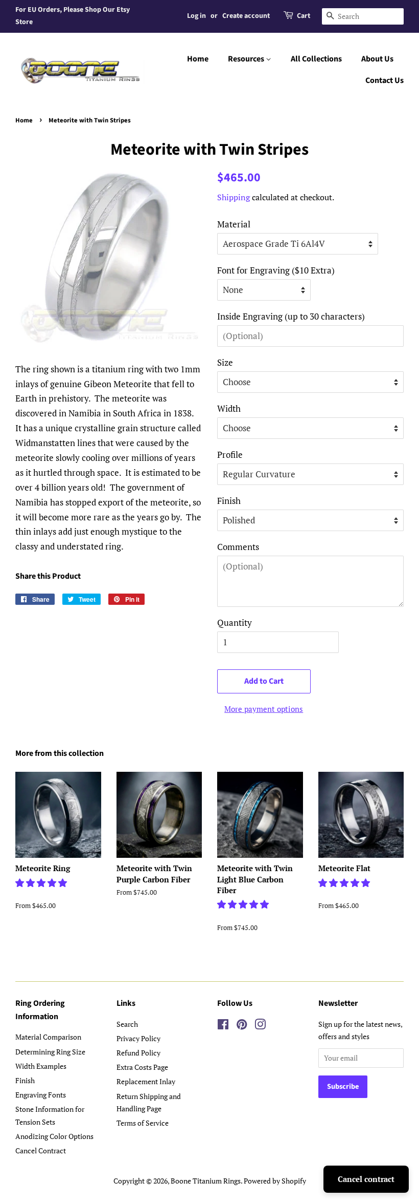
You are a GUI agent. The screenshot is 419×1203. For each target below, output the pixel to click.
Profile (230, 454)
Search (127, 1024)
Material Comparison (48, 1037)
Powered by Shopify (275, 1181)
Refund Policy (138, 1053)
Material (233, 224)
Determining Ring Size (50, 1052)
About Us (377, 59)
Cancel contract (366, 1179)
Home (197, 59)
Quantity (234, 622)
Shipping (233, 197)
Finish (229, 500)
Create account (246, 16)
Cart (303, 16)
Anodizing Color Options (54, 1136)
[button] (42, 883)
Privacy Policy (138, 1038)
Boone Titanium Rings (206, 1181)
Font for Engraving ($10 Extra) (276, 270)
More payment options (263, 709)
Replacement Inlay (146, 1081)
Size (225, 362)
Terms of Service (143, 1123)
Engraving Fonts (40, 1095)
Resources (247, 59)
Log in (196, 16)
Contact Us (384, 80)
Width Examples (40, 1066)
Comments (238, 547)
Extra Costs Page (142, 1067)
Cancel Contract (40, 1150)
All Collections (316, 59)
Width (229, 408)
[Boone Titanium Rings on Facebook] (223, 1026)
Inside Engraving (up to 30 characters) (291, 316)
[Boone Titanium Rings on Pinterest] (241, 1026)
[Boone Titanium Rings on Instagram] (260, 1026)
